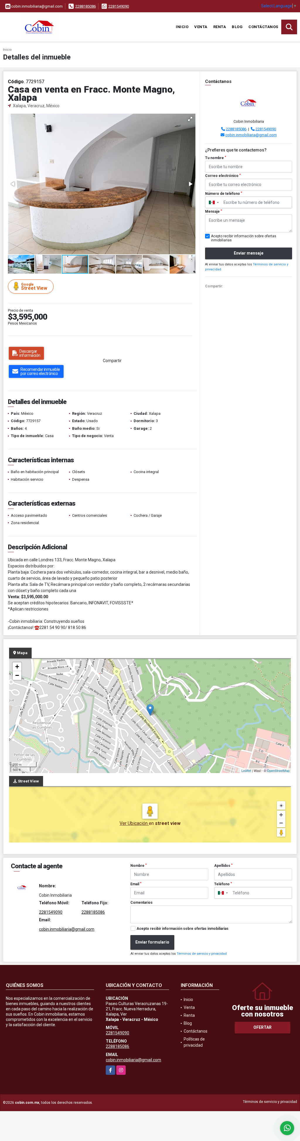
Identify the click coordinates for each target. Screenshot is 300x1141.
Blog (237, 27)
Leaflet (246, 770)
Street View (34, 286)
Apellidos (223, 865)
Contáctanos (263, 27)
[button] (190, 119)
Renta (219, 27)
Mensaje (213, 211)
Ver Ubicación (134, 823)
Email (136, 884)
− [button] (17, 675)
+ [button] (17, 666)
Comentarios (141, 902)
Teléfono (223, 884)
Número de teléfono (223, 193)
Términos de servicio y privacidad (202, 954)
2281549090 (118, 6)
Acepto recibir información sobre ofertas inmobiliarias (183, 929)
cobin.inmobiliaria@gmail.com (251, 135)
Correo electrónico (223, 175)
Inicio (182, 27)
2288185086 (85, 6)
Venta (200, 27)
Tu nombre (215, 158)
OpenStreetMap (278, 770)
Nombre (138, 865)
